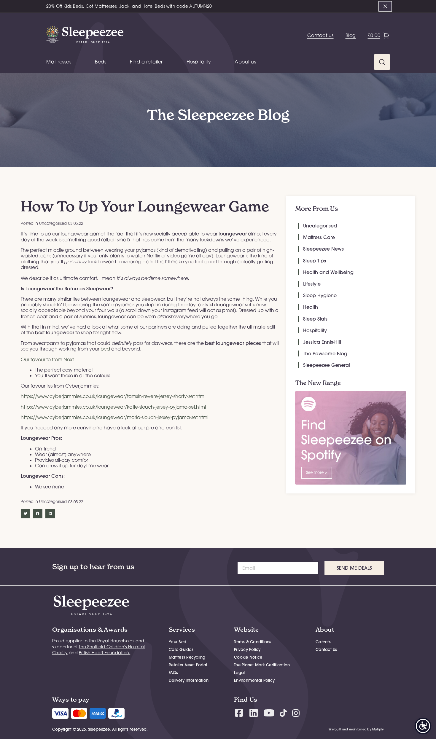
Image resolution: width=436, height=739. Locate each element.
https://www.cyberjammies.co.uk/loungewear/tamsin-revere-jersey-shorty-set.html (113, 396)
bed (105, 349)
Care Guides (181, 649)
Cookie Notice (248, 657)
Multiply (378, 729)
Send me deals (354, 568)
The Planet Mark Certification (262, 664)
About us (245, 62)
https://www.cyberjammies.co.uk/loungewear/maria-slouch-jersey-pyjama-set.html (114, 417)
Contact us (320, 35)
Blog (351, 35)
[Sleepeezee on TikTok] (283, 712)
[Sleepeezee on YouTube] (268, 712)
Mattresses (58, 62)
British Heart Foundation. (104, 652)
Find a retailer (146, 62)
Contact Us (326, 649)
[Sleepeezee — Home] (84, 35)
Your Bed (177, 641)
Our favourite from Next (47, 359)
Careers (323, 641)
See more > (316, 472)
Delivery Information (189, 680)
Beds (100, 62)
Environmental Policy (254, 680)
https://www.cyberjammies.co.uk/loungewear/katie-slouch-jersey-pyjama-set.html (113, 407)
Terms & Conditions (252, 641)
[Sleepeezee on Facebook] (239, 713)
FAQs (173, 672)
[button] (25, 514)
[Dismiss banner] (385, 6)
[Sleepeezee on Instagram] (296, 712)
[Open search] (382, 62)
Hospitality (199, 62)
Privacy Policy (247, 649)
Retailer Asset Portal (188, 664)
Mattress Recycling (187, 657)
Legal (239, 672)
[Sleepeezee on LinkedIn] (254, 713)
